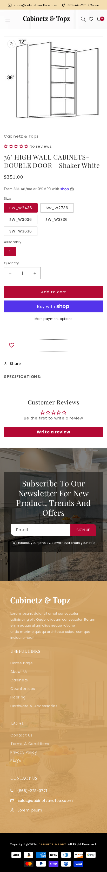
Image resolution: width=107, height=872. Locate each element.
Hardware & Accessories (33, 706)
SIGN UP (83, 530)
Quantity (11, 263)
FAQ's (15, 760)
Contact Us (21, 735)
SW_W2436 (20, 208)
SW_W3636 (20, 231)
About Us (19, 671)
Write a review (53, 432)
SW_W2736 (57, 208)
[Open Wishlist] (91, 19)
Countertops (22, 688)
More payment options (54, 319)
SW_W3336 (56, 219)
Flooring (18, 697)
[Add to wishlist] (53, 345)
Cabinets (19, 680)
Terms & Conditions (29, 743)
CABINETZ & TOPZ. (52, 844)
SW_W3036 (20, 219)
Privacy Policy (23, 752)
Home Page (21, 663)
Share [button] (15, 363)
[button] (8, 19)
